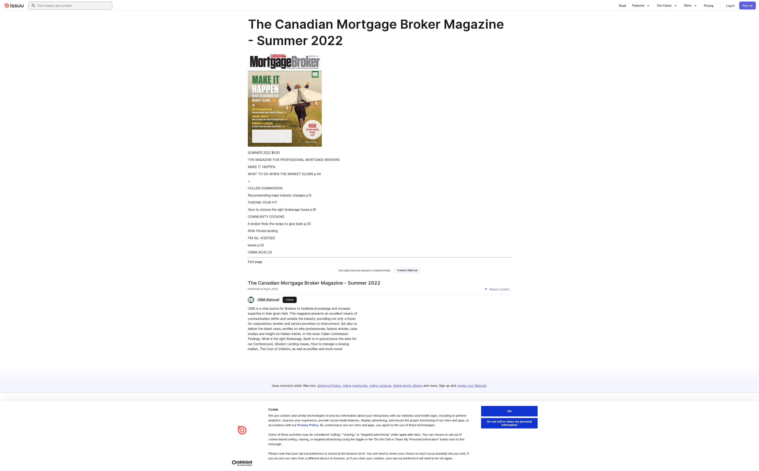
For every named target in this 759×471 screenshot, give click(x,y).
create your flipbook (471, 386)
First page (255, 262)
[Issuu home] (14, 5)
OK (509, 411)
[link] (622, 5)
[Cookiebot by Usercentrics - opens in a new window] (242, 463)
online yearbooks (355, 386)
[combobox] (73, 5)
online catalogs (380, 386)
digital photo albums (407, 386)
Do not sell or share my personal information (509, 423)
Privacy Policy (307, 425)
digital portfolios (329, 386)
